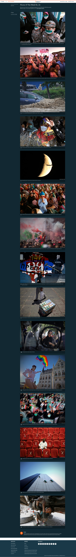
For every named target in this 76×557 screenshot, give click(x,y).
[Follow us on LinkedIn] (51, 544)
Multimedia (26, 548)
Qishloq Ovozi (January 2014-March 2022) (30, 550)
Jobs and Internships (14, 548)
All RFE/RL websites (71, 1)
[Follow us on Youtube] (39, 544)
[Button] (12, 13)
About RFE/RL (13, 543)
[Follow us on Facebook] (49, 544)
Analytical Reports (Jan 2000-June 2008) (30, 553)
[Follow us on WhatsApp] (53, 544)
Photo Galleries (11, 1)
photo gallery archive (40, 8)
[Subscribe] (55, 544)
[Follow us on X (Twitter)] (47, 544)
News (25, 543)
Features (25, 545)
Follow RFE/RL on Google (63, 1)
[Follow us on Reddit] (41, 544)
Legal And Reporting (14, 550)
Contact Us (12, 553)
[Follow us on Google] (45, 544)
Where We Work (13, 545)
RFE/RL (13, 5)
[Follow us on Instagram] (43, 544)
